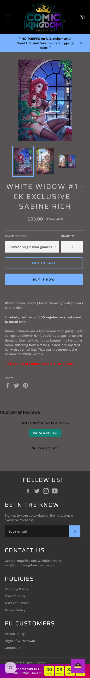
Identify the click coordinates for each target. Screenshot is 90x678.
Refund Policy (15, 610)
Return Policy (15, 634)
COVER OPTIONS (16, 236)
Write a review (45, 433)
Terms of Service (17, 603)
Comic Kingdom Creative (30, 662)
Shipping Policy (16, 589)
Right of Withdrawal (20, 641)
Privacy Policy (15, 596)
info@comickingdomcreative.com (30, 565)
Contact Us (13, 648)
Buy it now (44, 279)
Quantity (68, 236)
